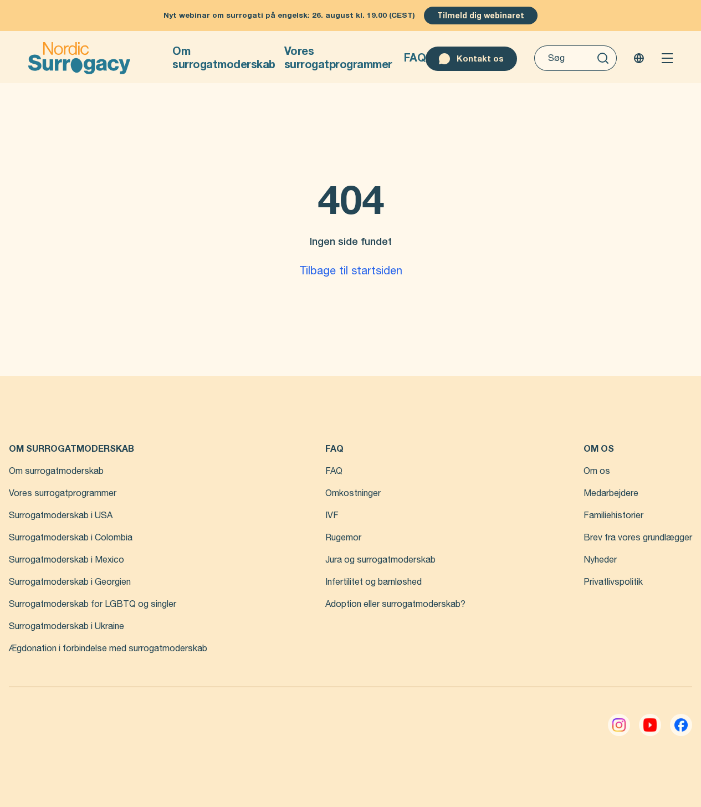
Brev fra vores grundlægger (638, 538)
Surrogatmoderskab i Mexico (66, 560)
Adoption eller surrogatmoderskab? (395, 604)
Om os (597, 471)
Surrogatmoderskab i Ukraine (66, 626)
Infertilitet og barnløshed (373, 582)
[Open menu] (667, 58)
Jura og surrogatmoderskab (380, 560)
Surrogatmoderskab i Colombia (70, 538)
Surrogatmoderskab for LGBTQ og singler (92, 604)
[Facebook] (681, 725)
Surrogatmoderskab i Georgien (70, 582)
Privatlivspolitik (613, 582)
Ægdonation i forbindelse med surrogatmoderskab (108, 648)
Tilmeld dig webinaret (480, 15)
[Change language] (639, 58)
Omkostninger (353, 493)
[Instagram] (619, 725)
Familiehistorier (613, 515)
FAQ (415, 58)
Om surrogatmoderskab (223, 57)
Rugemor (343, 538)
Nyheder (600, 560)
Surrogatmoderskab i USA (60, 515)
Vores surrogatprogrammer (338, 57)
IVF (332, 515)
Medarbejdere (611, 493)
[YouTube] (650, 725)
